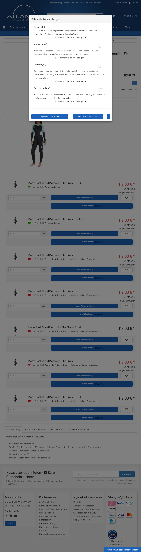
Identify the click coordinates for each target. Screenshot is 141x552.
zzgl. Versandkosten (128, 549)
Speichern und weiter (50, 116)
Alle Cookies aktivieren (87, 116)
